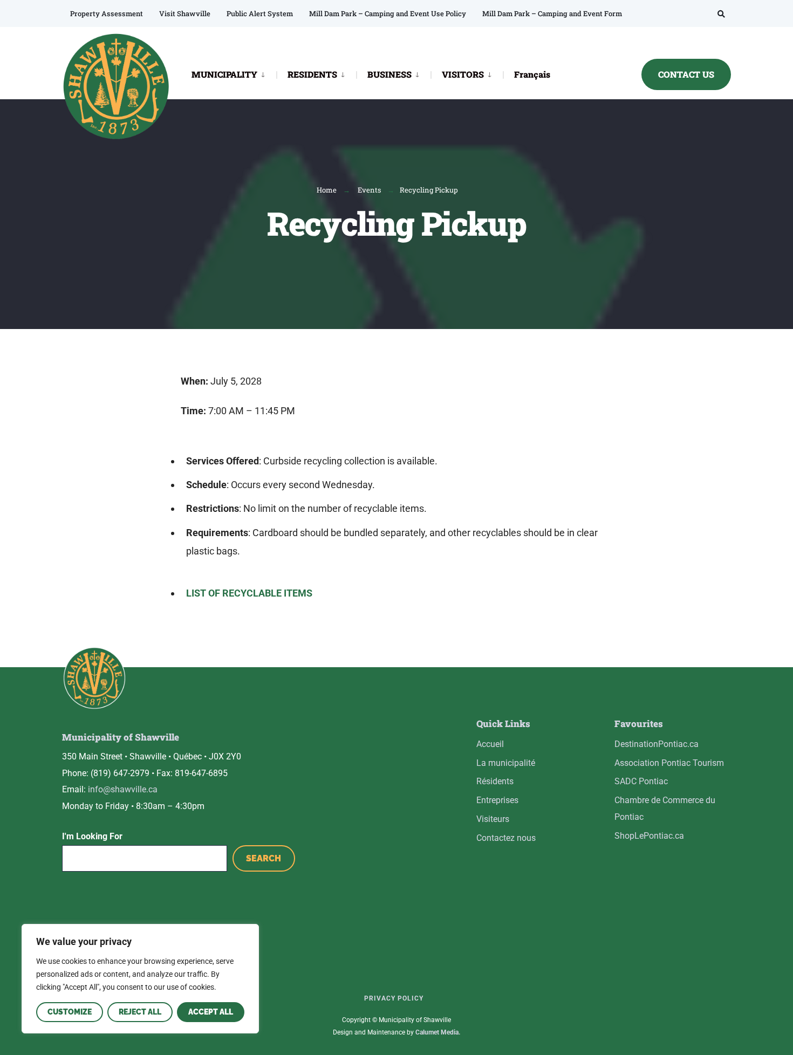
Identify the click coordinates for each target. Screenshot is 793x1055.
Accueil (490, 744)
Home (327, 190)
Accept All (210, 1012)
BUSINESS (389, 74)
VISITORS (463, 74)
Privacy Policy (393, 998)
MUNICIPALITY (224, 74)
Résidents (495, 781)
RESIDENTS (312, 74)
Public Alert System (260, 13)
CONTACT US (686, 74)
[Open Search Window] (721, 13)
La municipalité (505, 763)
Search (263, 858)
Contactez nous (506, 838)
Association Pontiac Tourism (669, 763)
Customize (69, 1012)
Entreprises (497, 800)
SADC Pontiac (641, 781)
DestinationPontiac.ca (656, 744)
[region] (140, 978)
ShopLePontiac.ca (649, 836)
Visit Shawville (184, 13)
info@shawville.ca (123, 789)
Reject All (140, 1012)
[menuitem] (234, 73)
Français (532, 74)
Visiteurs (492, 819)
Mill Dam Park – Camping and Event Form (552, 13)
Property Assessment (106, 13)
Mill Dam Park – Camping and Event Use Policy (387, 13)
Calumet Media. (437, 1032)
